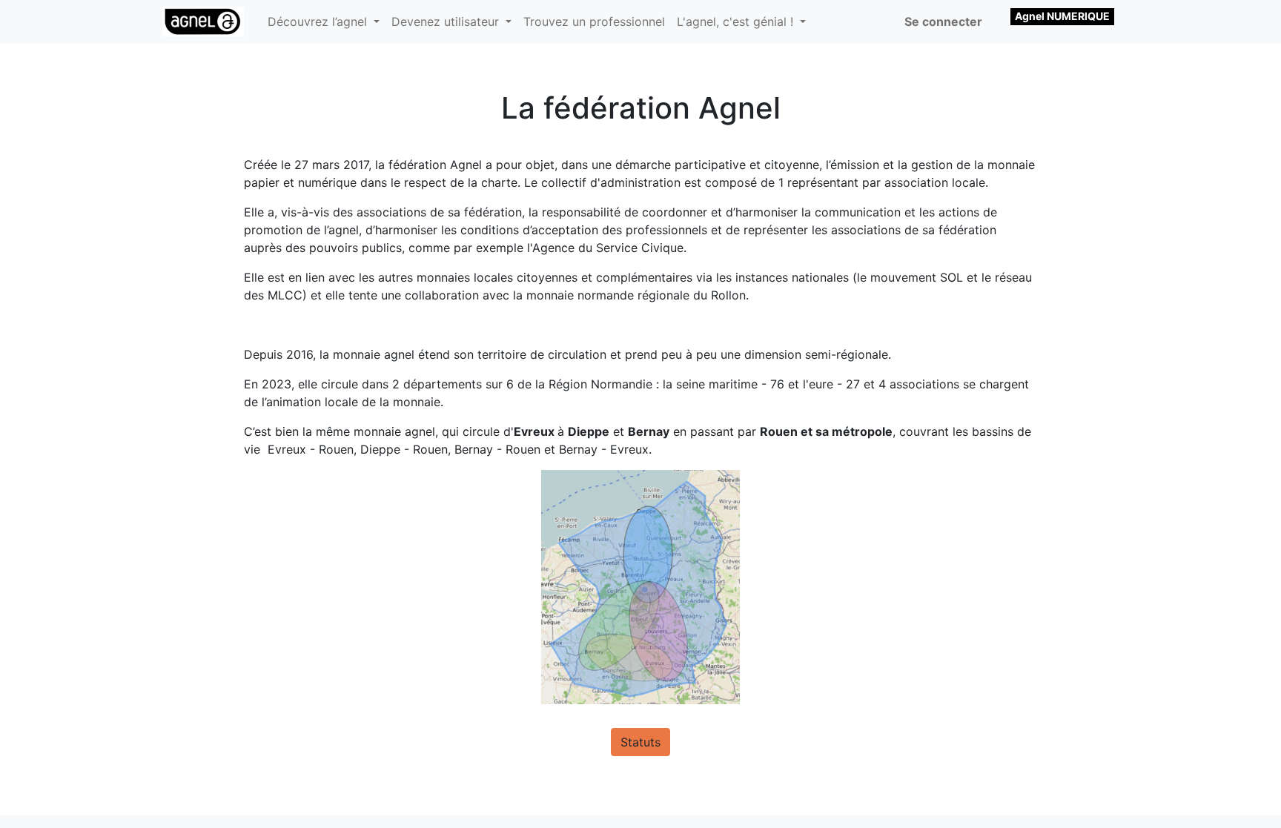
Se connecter (943, 21)
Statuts (640, 742)
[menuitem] (594, 21)
